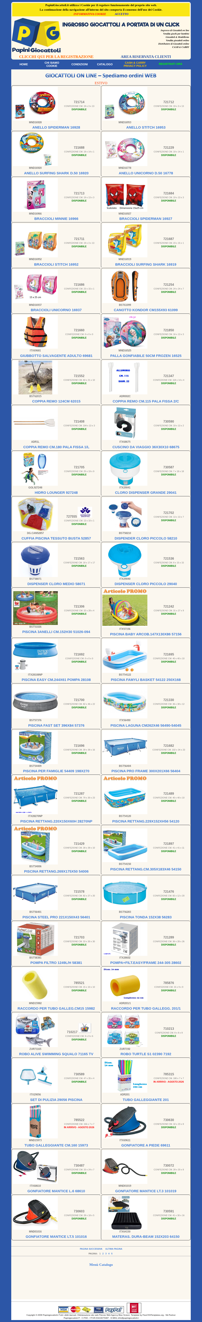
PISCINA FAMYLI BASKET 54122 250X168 (146, 680)
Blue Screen (124, 1315)
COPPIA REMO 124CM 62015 (56, 401)
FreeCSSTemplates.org (153, 1315)
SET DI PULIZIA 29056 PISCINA (56, 1100)
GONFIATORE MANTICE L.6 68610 (56, 1191)
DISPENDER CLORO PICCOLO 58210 (146, 538)
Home (24, 64)
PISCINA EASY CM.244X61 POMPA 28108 (56, 680)
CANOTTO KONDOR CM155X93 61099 (146, 310)
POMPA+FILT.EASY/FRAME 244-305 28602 (145, 963)
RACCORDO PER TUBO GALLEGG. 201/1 (146, 1008)
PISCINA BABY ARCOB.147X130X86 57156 (145, 634)
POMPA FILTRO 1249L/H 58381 (56, 963)
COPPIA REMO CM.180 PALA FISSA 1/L (56, 447)
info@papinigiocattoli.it (128, 1318)
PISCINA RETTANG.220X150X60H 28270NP (56, 821)
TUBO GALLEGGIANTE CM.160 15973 (56, 1145)
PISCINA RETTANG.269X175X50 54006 (56, 871)
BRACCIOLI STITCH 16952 (56, 264)
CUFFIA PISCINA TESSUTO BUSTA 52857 (56, 538)
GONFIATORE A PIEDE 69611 (145, 1145)
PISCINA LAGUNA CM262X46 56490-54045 (145, 725)
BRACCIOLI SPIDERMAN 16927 (145, 219)
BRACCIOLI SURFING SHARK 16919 (145, 264)
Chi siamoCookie (52, 64)
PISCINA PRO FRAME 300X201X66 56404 (145, 771)
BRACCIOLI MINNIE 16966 (56, 219)
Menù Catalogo (101, 1265)
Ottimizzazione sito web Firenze (91, 1315)
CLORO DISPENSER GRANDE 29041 (146, 493)
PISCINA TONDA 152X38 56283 (146, 917)
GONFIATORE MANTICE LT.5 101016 (56, 1237)
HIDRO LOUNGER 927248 (56, 493)
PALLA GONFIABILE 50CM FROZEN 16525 (145, 356)
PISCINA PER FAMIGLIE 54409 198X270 (56, 771)
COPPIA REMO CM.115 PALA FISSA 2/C (146, 401)
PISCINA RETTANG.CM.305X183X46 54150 (145, 869)
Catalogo (105, 64)
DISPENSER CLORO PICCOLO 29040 (146, 584)
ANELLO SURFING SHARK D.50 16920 (56, 173)
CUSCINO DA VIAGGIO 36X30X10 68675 (145, 447)
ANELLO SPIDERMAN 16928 (56, 127)
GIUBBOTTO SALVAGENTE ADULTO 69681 (56, 356)
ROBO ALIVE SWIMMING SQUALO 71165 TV (56, 1054)
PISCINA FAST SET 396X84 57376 (56, 725)
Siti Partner (171, 1315)
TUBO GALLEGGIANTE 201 (146, 1100)
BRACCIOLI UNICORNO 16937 (56, 310)
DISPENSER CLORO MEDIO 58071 (56, 584)
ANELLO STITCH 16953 (146, 127)
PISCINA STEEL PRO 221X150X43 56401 (56, 917)
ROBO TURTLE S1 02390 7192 (146, 1054)
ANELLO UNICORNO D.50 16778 (146, 173)
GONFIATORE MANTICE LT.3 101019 (145, 1191)
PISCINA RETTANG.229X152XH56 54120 (145, 821)
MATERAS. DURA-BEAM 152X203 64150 (146, 1237)
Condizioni (79, 64)
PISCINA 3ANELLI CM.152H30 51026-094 (56, 632)
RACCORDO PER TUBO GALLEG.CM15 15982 (56, 1008)
